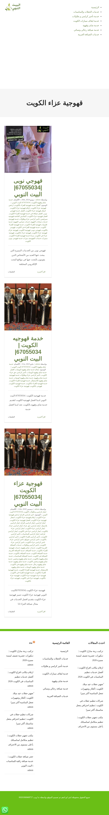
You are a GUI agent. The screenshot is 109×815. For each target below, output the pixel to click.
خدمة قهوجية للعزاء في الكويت (28, 227)
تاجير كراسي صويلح (32, 539)
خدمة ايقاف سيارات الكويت (55, 673)
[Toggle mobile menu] (103, 41)
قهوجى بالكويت (36, 386)
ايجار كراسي (41, 523)
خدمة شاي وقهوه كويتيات (35, 567)
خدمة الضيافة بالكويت (22, 553)
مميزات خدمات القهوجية (38, 238)
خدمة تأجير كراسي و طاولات (54, 666)
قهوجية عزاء (13, 230)
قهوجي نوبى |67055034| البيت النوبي (28, 149)
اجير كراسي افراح (27, 515)
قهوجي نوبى (36, 230)
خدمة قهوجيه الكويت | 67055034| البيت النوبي (28, 307)
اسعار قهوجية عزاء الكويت (36, 211)
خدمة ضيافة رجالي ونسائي (55, 688)
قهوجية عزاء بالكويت (23, 233)
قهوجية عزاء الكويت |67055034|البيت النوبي (28, 452)
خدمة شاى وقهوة (40, 378)
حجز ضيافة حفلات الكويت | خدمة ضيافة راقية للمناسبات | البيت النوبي (19, 761)
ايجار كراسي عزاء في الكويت (30, 531)
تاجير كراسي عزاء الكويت (35, 542)
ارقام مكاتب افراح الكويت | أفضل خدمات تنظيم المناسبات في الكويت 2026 (20, 676)
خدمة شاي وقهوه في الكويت (21, 564)
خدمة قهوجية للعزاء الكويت (19, 381)
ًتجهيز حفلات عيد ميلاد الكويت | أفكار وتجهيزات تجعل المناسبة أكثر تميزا (22, 698)
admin (38, 200)
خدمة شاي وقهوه (20, 561)
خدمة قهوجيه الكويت (17, 383)
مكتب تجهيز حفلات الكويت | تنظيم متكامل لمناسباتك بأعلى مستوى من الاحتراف (20, 740)
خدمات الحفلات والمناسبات (55, 658)
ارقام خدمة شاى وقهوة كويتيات (27, 369)
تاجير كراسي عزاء (17, 539)
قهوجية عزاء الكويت (39, 233)
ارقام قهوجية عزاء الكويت (20, 208)
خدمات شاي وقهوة (28, 548)
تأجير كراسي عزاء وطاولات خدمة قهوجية (24, 219)
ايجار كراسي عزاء (16, 526)
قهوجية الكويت (24, 230)
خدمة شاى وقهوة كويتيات (23, 378)
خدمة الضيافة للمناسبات (23, 556)
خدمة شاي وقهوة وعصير (22, 559)
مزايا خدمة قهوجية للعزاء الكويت (21, 236)
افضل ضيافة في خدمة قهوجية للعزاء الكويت (26, 213)
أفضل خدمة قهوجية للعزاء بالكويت (27, 205)
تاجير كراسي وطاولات (30, 545)
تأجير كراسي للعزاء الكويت (30, 537)
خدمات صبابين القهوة (21, 222)
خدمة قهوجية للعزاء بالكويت (36, 383)
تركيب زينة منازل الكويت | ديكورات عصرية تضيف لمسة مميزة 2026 (19, 655)
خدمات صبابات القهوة (39, 222)
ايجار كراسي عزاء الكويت (35, 528)
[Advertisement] (54, 67)
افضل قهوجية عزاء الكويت (37, 216)
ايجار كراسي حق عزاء (32, 526)
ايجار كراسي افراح (28, 523)
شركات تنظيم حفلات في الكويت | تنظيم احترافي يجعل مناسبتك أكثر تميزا (19, 719)
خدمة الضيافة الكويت (39, 553)
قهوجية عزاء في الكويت (30, 578)
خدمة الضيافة (31, 550)
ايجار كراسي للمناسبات (30, 534)
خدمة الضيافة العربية (17, 550)
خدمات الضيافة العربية (57, 696)
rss (30, 642)
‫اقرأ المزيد (41, 272)
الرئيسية (64, 651)
